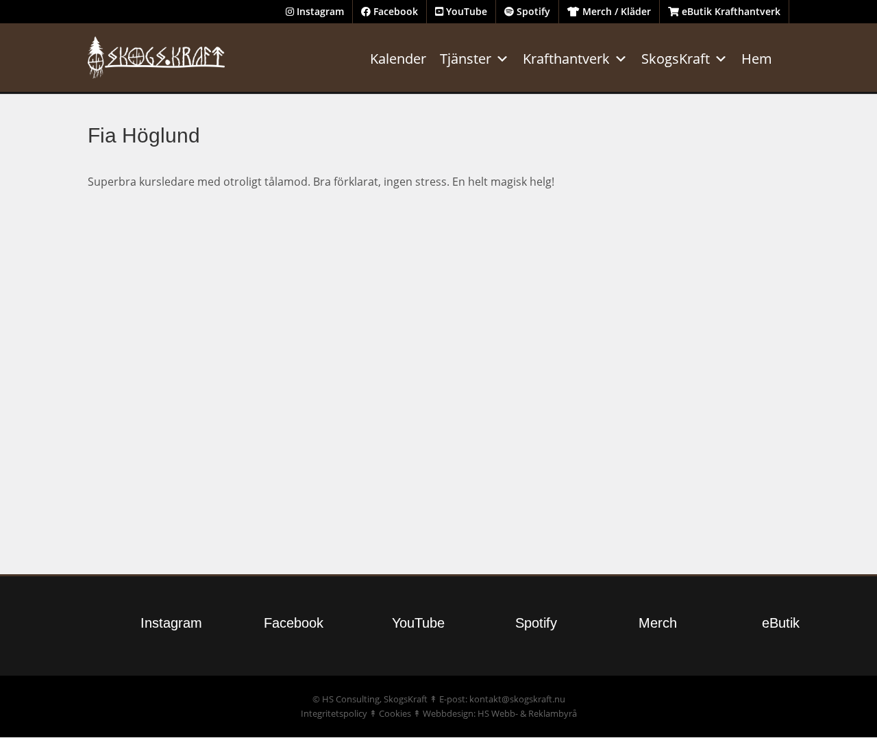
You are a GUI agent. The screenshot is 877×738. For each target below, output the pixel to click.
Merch (658, 622)
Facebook (394, 11)
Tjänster (465, 58)
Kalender (398, 58)
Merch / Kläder (615, 11)
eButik (781, 622)
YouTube (465, 11)
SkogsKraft (675, 58)
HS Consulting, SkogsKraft (375, 699)
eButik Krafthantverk (729, 11)
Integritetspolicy (334, 713)
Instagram (319, 11)
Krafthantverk (566, 58)
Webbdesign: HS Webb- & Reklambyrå (500, 713)
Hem (756, 58)
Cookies (395, 713)
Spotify (532, 11)
